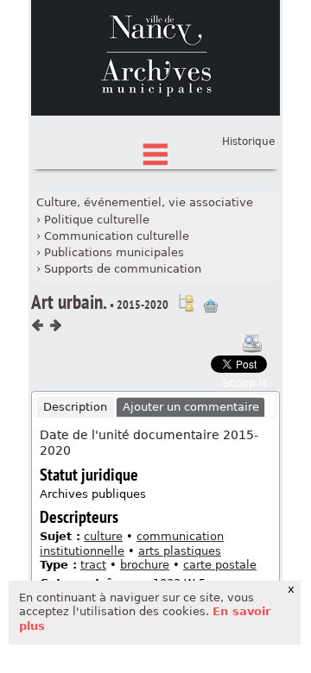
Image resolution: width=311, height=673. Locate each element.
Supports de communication (122, 268)
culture (103, 536)
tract (93, 564)
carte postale (220, 564)
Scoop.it (244, 382)
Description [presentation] (75, 406)
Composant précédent (38, 325)
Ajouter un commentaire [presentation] (191, 406)
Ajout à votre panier (211, 306)
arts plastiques (179, 550)
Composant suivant (55, 325)
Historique (248, 141)
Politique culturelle (96, 219)
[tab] (75, 407)
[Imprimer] (252, 343)
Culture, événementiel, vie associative (144, 202)
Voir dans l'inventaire (185, 302)
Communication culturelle (116, 236)
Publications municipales (114, 252)
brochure (144, 564)
